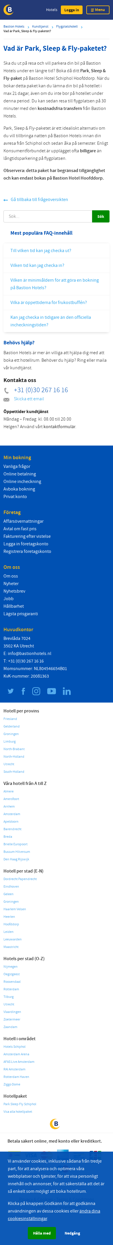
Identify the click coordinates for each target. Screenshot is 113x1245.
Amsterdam (11, 814)
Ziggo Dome (11, 1084)
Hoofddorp (11, 924)
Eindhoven (11, 886)
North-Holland (13, 756)
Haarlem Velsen (14, 909)
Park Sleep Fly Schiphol (19, 1104)
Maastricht (11, 946)
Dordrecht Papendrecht (20, 879)
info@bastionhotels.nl (29, 653)
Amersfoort (11, 799)
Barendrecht (12, 829)
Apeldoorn (11, 821)
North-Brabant (14, 749)
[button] (72, 10)
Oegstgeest (11, 974)
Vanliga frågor (16, 466)
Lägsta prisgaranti (20, 614)
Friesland (10, 718)
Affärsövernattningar (23, 521)
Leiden (8, 931)
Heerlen (9, 916)
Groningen (11, 734)
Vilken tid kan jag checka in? (37, 265)
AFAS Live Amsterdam (18, 1061)
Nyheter (11, 583)
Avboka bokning (19, 489)
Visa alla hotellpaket (17, 1111)
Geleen (8, 894)
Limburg (9, 741)
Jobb (8, 599)
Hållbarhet (13, 606)
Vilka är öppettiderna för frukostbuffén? (48, 302)
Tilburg (8, 996)
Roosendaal (12, 981)
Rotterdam (11, 989)
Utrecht (8, 764)
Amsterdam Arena (16, 1054)
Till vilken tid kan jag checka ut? (40, 250)
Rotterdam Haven (16, 1076)
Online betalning (19, 474)
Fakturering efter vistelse (27, 536)
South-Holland (13, 771)
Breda (7, 836)
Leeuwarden (12, 939)
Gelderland (11, 726)
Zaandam (10, 1027)
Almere (8, 791)
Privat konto (15, 496)
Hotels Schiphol (14, 1046)
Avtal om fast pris (20, 529)
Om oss (10, 576)
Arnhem (9, 806)
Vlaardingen (12, 1011)
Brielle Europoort (15, 844)
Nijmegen (10, 966)
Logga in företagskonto (25, 544)
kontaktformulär (59, 427)
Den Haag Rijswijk (16, 859)
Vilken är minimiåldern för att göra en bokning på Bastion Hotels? (54, 284)
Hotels (51, 9)
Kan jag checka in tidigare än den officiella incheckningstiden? (50, 321)
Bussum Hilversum (16, 851)
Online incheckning (22, 481)
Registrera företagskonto (27, 551)
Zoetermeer (11, 1019)
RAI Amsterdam (14, 1069)
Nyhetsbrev (14, 591)
